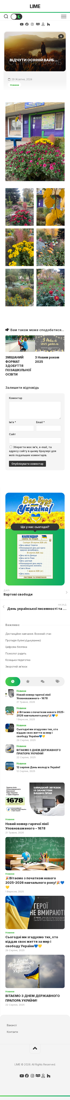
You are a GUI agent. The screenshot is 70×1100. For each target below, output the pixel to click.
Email (40, 422)
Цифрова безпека (16, 646)
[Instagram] (32, 24)
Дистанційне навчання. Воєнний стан (28, 633)
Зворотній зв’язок (16, 666)
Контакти (12, 1031)
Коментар (15, 398)
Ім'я (12, 422)
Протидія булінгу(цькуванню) (23, 640)
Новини (14, 84)
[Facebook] (27, 24)
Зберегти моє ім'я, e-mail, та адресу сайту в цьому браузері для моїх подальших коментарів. (32, 451)
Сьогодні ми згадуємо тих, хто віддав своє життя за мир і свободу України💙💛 (37, 733)
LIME (35, 6)
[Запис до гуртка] (37, 24)
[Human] (43, 24)
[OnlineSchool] (48, 24)
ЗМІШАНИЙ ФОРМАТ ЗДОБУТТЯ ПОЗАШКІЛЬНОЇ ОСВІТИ (18, 366)
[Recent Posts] (12, 681)
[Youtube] (21, 24)
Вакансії (12, 1025)
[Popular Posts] (27, 681)
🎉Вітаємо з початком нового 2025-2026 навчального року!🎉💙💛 (34, 882)
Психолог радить (15, 653)
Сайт (12, 434)
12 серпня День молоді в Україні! (38, 767)
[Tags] (57, 681)
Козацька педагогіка (17, 659)
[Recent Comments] (42, 681)
